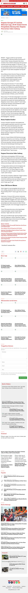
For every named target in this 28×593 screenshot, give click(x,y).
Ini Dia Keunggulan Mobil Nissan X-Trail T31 (17, 565)
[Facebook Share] (16, 252)
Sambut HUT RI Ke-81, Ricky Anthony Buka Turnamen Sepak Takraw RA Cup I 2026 (14, 524)
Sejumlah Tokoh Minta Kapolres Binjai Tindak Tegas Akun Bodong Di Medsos (13, 231)
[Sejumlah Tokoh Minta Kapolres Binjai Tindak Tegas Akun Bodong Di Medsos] (7, 274)
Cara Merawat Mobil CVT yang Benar (16, 569)
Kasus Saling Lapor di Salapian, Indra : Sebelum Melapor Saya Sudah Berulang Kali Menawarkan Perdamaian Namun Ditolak (21, 464)
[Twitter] (12, 582)
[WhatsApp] (17, 582)
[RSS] (19, 582)
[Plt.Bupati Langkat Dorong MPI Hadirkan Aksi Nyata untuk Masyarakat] (7, 260)
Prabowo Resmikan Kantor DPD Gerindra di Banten (14, 477)
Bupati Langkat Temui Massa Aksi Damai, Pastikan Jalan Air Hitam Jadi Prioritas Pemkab (13, 452)
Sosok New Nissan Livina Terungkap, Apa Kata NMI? (15, 490)
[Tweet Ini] (18, 252)
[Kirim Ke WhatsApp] (26, 252)
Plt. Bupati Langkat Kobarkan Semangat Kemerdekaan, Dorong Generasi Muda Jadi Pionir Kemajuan (17, 419)
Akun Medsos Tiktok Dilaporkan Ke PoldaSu (11, 228)
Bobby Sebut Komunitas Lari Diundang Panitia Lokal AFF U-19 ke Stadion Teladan (13, 538)
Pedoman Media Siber (17, 587)
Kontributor (6, 31)
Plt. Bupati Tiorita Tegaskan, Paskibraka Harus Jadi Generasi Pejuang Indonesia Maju (16, 427)
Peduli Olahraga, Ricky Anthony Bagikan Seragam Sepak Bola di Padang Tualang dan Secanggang (13, 548)
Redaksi (23, 586)
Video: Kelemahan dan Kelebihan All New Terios (15, 480)
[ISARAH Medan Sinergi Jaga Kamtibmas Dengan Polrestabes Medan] (14, 406)
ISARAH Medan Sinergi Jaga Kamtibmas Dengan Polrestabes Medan (16, 410)
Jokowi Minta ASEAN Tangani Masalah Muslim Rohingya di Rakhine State (15, 499)
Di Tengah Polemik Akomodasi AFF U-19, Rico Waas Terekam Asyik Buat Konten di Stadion (13, 543)
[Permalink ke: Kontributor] (2, 31)
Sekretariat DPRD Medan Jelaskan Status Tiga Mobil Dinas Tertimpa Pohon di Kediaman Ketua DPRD (13, 402)
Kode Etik (9, 586)
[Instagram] (14, 582)
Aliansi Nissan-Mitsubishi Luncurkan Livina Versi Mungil (14, 485)
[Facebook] (9, 582)
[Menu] (2, 3)
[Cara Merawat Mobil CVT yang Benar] (5, 569)
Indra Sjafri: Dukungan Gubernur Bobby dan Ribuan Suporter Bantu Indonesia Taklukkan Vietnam (13, 534)
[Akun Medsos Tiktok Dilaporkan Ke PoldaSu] (21, 260)
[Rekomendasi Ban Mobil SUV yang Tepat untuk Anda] (5, 557)
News (2, 20)
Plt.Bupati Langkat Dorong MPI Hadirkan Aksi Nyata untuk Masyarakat (13, 226)
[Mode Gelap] (24, 3)
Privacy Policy (16, 586)
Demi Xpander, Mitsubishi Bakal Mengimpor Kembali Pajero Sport (14, 495)
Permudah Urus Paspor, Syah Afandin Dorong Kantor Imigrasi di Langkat (13, 241)
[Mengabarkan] (9, 3)
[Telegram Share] (23, 252)
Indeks (4, 586)
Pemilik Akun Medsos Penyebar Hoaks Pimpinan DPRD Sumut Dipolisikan (14, 238)
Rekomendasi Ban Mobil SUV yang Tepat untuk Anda (17, 557)
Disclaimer (8, 587)
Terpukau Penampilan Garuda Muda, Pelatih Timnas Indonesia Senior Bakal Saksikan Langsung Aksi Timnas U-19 (13, 529)
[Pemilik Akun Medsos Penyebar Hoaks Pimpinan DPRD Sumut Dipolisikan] (7, 287)
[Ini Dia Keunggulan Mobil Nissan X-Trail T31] (11, 561)
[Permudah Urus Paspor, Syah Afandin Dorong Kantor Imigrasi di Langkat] (21, 287)
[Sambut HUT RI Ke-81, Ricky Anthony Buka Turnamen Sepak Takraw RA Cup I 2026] (14, 514)
